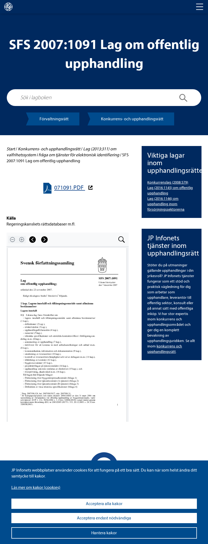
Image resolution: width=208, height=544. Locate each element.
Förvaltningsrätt (54, 119)
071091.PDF (69, 187)
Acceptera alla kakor (104, 503)
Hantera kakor (104, 532)
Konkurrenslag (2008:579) (167, 182)
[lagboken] (8, 7)
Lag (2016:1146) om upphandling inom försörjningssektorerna (165, 204)
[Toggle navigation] (199, 7)
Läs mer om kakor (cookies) (35, 487)
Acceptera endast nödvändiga (104, 518)
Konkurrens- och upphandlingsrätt (132, 119)
